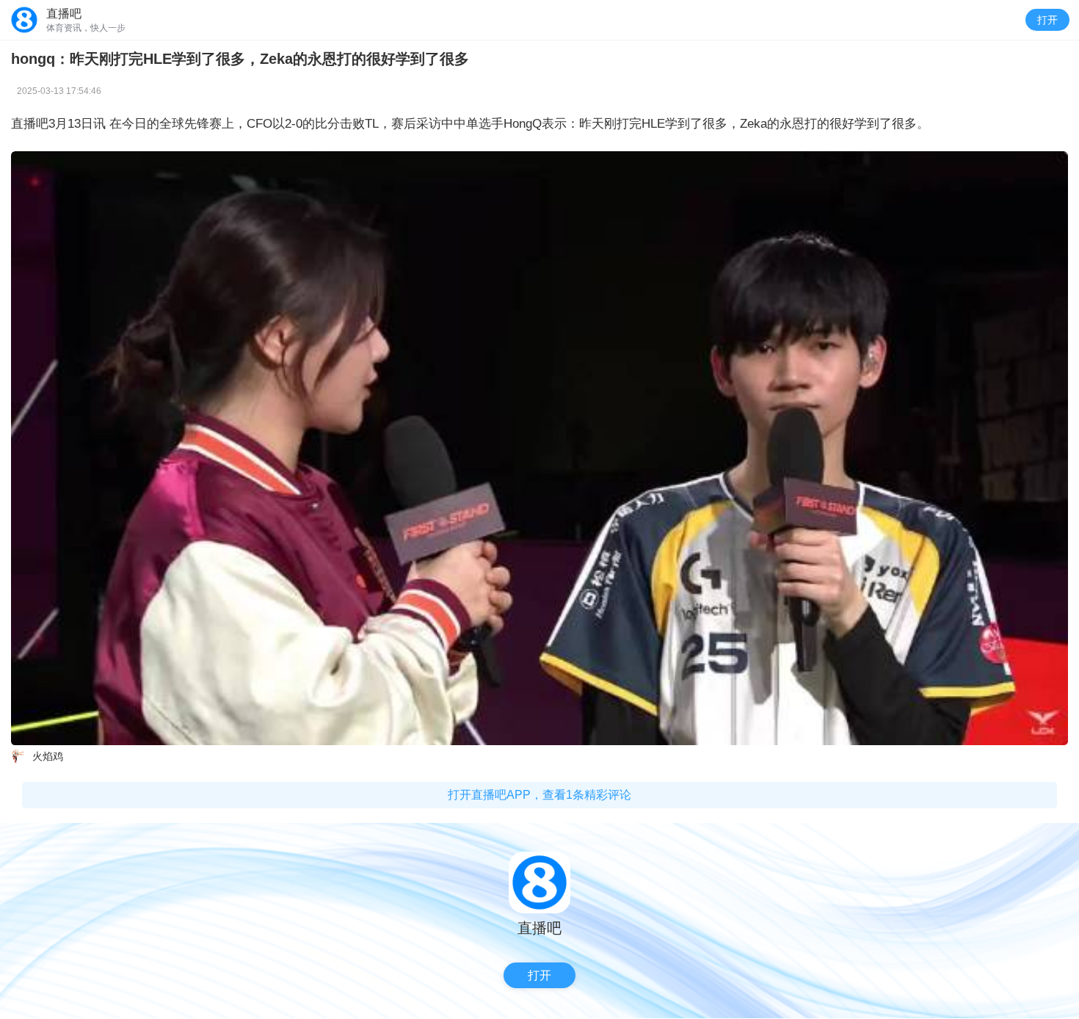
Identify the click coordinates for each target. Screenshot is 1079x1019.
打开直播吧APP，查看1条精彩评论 (539, 794)
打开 (1047, 20)
